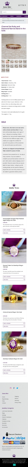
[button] (3, 46)
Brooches (4, 425)
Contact (4, 403)
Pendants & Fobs (6, 421)
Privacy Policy (18, 402)
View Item (6, 233)
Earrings (18, 16)
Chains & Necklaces (6, 417)
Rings (11, 16)
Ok (14, 464)
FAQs (3, 401)
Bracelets (4, 423)
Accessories (5, 427)
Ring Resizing (5, 399)
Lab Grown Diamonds (7, 411)
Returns (16, 398)
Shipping (17, 396)
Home (3, 18)
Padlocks (4, 419)
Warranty (17, 400)
